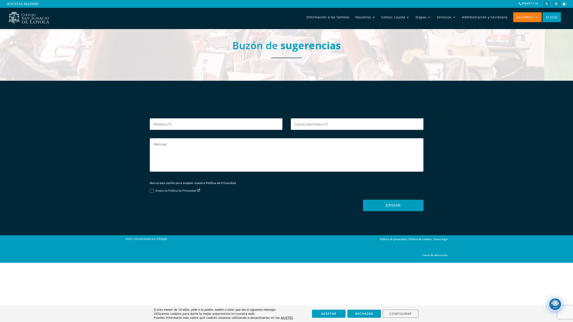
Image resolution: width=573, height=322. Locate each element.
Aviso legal (441, 239)
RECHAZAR (364, 313)
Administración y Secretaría (484, 17)
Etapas (421, 17)
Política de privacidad (393, 239)
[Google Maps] (564, 4)
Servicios (444, 17)
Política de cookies (420, 239)
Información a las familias (328, 17)
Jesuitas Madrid (22, 4)
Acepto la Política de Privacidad (176, 191)
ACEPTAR (328, 313)
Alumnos (525, 17)
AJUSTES (287, 318)
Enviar (393, 205)
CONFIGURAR (400, 313)
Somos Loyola (393, 17)
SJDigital (162, 239)
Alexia (552, 17)
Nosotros (363, 17)
